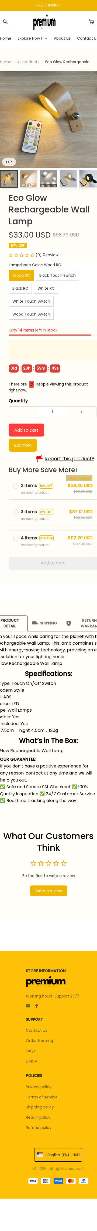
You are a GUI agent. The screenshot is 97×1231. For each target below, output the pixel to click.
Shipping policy (40, 1107)
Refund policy (38, 1127)
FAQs (30, 1051)
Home (5, 62)
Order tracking (39, 1040)
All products (28, 62)
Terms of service (42, 1097)
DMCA (31, 1061)
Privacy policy (38, 1087)
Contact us (36, 1030)
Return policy (38, 1117)
